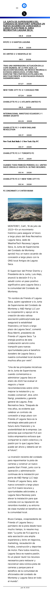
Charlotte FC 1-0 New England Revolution (19, 128)
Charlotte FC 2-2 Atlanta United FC (22, 102)
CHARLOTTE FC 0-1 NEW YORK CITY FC (21, 179)
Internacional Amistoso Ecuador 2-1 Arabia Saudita (22, 115)
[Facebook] (24, 5)
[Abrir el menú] (17, 8)
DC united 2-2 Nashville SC (17, 54)
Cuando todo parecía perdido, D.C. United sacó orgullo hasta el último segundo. (25, 166)
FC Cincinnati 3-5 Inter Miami (18, 191)
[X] (24, 13)
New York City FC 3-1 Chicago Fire (21, 90)
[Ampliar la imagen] (38, 201)
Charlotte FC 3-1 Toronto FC (18, 153)
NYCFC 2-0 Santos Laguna (16, 42)
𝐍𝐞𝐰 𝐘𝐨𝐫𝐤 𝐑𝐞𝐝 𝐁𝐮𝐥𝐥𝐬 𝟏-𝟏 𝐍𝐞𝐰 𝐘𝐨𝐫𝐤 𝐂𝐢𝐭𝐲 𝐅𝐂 (21, 141)
